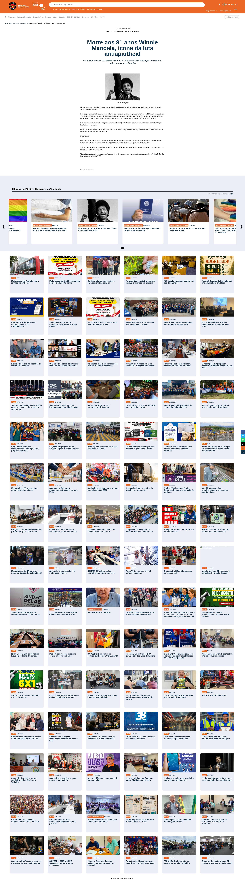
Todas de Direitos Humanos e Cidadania (219, 193)
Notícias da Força (38, 17)
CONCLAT (77, 17)
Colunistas (62, 17)
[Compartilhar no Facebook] (243, 432)
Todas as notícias (232, 17)
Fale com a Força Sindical (235, 4)
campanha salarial (64, 9)
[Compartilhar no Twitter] (243, 436)
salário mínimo (91, 9)
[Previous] (3, 227)
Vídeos (55, 17)
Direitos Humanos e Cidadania (19, 23)
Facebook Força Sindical (219, 4)
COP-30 (101, 17)
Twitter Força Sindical (226, 4)
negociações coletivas (78, 9)
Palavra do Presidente (24, 17)
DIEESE (69, 17)
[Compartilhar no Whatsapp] (243, 440)
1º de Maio (54, 9)
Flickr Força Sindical (232, 4)
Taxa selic (100, 9)
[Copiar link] (243, 448)
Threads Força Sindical (222, 4)
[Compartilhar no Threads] (243, 444)
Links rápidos (224, 11)
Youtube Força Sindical (229, 4)
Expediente (85, 17)
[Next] (241, 227)
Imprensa (48, 17)
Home (6, 23)
